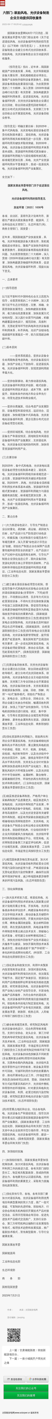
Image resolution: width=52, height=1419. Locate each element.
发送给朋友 (16, 1379)
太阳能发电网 (27, 24)
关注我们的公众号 (26, 1388)
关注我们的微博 (26, 1395)
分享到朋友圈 (39, 1379)
